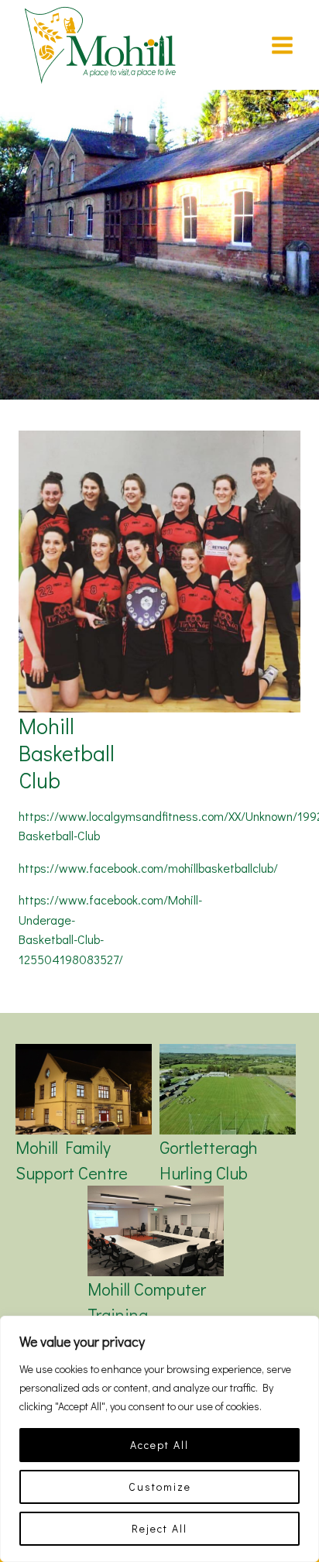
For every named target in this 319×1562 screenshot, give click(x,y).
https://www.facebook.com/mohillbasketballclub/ (148, 868)
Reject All (159, 1528)
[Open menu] (281, 45)
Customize (160, 1486)
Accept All (159, 1444)
